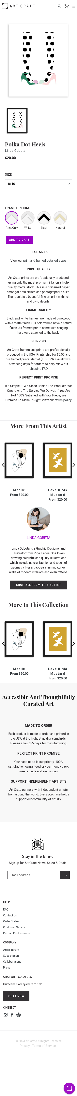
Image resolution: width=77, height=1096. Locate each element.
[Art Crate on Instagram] (5, 1015)
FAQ (5, 909)
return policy (63, 400)
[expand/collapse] (74, 6)
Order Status (11, 921)
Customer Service (14, 927)
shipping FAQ (38, 369)
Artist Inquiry (11, 949)
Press (6, 967)
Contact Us (10, 915)
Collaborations (12, 961)
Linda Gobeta (15, 151)
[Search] (59, 6)
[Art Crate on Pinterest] (18, 1015)
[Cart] (66, 6)
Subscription (11, 955)
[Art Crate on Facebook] (11, 1015)
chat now (16, 996)
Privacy (25, 1046)
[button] (72, 465)
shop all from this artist (38, 584)
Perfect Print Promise (16, 933)
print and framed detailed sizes (45, 260)
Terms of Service (44, 1046)
